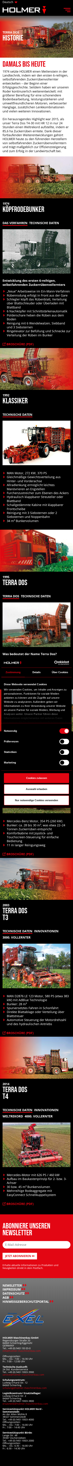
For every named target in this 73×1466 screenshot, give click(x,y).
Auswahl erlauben (36, 789)
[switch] (64, 741)
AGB (6, 1297)
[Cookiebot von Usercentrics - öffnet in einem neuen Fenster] (54, 663)
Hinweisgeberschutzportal (26, 1301)
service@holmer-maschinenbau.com (23, 1374)
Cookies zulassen (36, 778)
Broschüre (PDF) (20, 344)
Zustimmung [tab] (13, 672)
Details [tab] (36, 672)
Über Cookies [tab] (60, 672)
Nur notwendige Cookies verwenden (36, 800)
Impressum (12, 1289)
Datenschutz (13, 1293)
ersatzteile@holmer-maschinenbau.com (25, 1403)
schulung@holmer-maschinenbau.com (25, 1388)
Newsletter (12, 1285)
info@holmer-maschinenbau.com (22, 1351)
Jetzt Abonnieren (18, 1256)
